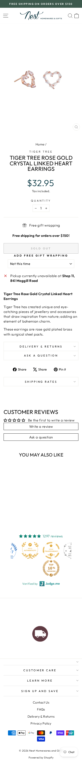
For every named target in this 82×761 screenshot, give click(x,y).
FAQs (41, 709)
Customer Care (40, 670)
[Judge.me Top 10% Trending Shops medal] (32, 568)
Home (40, 144)
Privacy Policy (41, 723)
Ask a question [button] (41, 437)
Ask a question (41, 355)
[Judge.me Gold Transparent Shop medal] (32, 550)
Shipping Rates (41, 381)
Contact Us (41, 702)
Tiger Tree (41, 151)
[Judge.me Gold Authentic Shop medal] (11, 550)
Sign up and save (40, 691)
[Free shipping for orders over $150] (40, 632)
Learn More (40, 680)
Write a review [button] (41, 426)
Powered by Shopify (41, 757)
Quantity (41, 200)
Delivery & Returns (41, 346)
